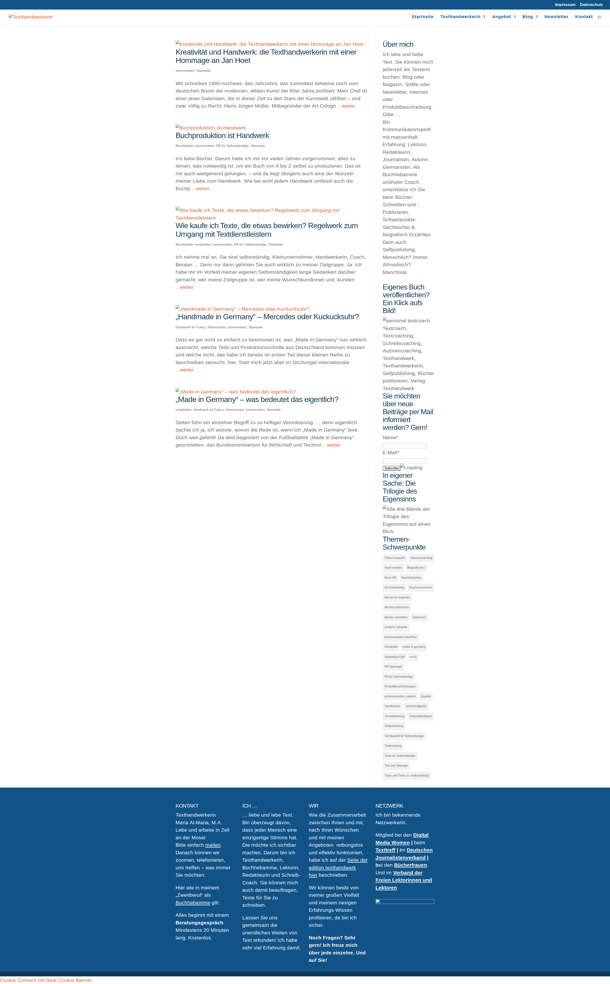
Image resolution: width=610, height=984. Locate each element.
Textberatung (393, 745)
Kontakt (584, 17)
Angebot (501, 17)
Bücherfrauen (410, 865)
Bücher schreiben (396, 617)
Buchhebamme (411, 577)
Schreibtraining (394, 716)
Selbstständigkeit (421, 716)
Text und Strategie (396, 765)
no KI (413, 657)
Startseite (423, 17)
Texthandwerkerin (460, 17)
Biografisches (416, 567)
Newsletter (556, 17)
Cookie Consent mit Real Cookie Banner (46, 980)
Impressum (565, 5)
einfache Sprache (396, 627)
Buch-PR (390, 577)
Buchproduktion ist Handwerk (222, 135)
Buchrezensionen (420, 587)
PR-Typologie (393, 666)
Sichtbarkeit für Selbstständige (404, 736)
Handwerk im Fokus (191, 327)
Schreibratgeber (416, 706)
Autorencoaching (421, 558)
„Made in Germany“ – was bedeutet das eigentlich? (257, 399)
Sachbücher (392, 706)
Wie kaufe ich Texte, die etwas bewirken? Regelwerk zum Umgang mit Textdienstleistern (267, 229)
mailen (213, 845)
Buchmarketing (394, 587)
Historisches (217, 327)
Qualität (426, 696)
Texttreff (385, 850)
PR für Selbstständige (232, 146)
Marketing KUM (395, 657)
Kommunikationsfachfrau (401, 637)
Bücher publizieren (397, 607)
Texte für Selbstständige (400, 755)
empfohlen (203, 244)
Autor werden (393, 567)
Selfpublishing (394, 726)
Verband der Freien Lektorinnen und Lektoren (404, 880)
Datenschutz (591, 5)
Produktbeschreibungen (400, 686)
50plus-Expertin (395, 558)
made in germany (414, 647)
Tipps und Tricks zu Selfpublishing (407, 775)
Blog (528, 17)
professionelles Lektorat (400, 696)
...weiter (346, 105)
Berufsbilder (184, 146)
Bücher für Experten (397, 597)
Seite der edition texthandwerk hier (338, 867)
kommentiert (185, 70)
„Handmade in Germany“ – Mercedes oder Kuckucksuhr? (267, 316)
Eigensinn (419, 617)
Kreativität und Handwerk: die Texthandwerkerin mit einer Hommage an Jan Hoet (266, 56)
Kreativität (391, 647)
